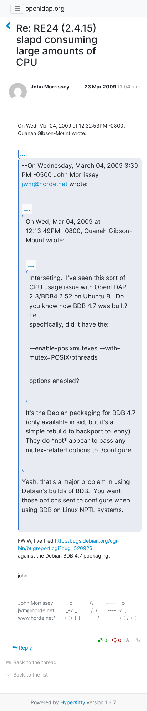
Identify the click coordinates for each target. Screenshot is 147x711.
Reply (24, 648)
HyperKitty (72, 702)
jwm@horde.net (44, 184)
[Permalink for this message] (138, 640)
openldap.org (45, 8)
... (22, 153)
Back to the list (30, 675)
